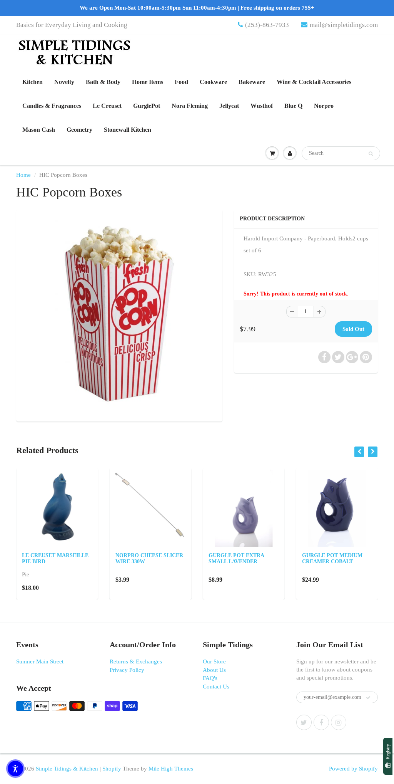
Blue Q (293, 105)
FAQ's (210, 678)
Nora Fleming (190, 105)
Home (23, 175)
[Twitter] (304, 722)
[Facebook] (321, 722)
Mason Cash (38, 129)
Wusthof (261, 105)
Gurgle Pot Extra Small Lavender (236, 558)
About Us (214, 670)
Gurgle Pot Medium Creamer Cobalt (332, 558)
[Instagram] (338, 722)
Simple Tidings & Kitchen (67, 769)
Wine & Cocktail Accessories (314, 82)
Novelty (64, 82)
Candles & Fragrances (51, 105)
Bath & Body (103, 82)
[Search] (370, 154)
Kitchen (32, 82)
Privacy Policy (127, 670)
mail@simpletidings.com (344, 25)
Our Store (214, 661)
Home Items (147, 82)
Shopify (111, 769)
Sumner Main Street (39, 661)
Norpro (324, 105)
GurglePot (146, 105)
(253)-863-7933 (267, 25)
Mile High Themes (171, 769)
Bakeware (252, 82)
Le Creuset (107, 105)
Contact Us (216, 686)
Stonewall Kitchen (127, 129)
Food (181, 82)
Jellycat (229, 105)
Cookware (213, 82)
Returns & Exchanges (136, 661)
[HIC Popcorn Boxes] (119, 314)
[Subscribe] (368, 698)
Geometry (79, 129)
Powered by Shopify (353, 769)
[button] (15, 768)
